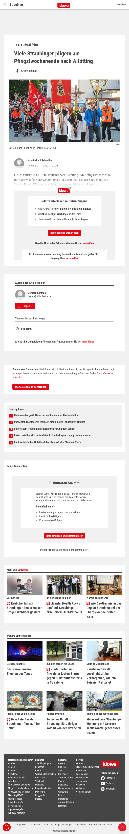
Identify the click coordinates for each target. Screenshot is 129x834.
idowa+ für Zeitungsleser (87, 767)
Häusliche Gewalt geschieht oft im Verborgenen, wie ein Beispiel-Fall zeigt (101, 675)
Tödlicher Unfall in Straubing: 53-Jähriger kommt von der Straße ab (64, 723)
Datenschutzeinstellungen (64, 830)
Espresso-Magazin (16, 813)
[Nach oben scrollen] (122, 827)
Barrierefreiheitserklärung (100, 824)
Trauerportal (81, 781)
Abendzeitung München (19, 791)
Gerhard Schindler (42, 160)
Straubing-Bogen (43, 763)
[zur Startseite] (111, 762)
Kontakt (11, 767)
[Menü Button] (5, 4)
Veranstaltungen (84, 791)
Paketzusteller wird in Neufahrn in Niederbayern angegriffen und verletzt (53, 435)
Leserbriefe (13, 781)
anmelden (88, 243)
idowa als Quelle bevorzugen (31, 387)
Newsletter (13, 774)
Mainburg (39, 784)
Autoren (11, 763)
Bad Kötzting (41, 777)
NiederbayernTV (15, 802)
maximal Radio (15, 798)
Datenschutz (35, 824)
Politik (61, 781)
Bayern (61, 763)
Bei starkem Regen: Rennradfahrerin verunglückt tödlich (44, 428)
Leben (61, 795)
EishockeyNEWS (15, 795)
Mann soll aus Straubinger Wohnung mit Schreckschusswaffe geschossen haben (104, 725)
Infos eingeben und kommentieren (64, 535)
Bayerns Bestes (15, 806)
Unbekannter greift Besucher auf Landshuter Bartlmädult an (46, 415)
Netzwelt (62, 806)
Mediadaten (80, 824)
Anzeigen (80, 784)
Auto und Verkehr (66, 802)
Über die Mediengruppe (19, 784)
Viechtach (40, 781)
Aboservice (81, 770)
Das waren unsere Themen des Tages (19, 671)
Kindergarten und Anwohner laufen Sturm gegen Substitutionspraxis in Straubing (64, 675)
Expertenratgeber (16, 809)
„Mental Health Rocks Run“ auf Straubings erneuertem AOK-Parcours (64, 607)
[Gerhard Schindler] (20, 163)
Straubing (16, 5)
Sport (60, 770)
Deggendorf (40, 795)
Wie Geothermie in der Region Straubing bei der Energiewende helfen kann (104, 610)
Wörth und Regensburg (45, 774)
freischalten (72, 258)
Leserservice (82, 774)
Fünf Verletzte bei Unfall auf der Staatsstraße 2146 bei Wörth (47, 442)
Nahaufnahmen (65, 788)
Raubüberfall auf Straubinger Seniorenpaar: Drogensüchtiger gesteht (24, 607)
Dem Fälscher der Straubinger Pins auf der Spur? (23, 723)
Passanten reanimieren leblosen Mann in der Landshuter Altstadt (49, 422)
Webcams (80, 788)
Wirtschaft (63, 791)
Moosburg (40, 791)
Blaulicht (62, 767)
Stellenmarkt (82, 777)
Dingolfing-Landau (43, 788)
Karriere (11, 770)
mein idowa (88, 341)
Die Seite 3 (63, 774)
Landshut (39, 767)
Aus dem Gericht (66, 777)
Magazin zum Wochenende (20, 788)
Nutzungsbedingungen (61, 824)
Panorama (63, 798)
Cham (38, 770)
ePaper (79, 763)
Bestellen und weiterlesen (64, 232)
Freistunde (63, 784)
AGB (46, 824)
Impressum (22, 824)
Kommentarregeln (16, 777)
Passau (38, 798)
